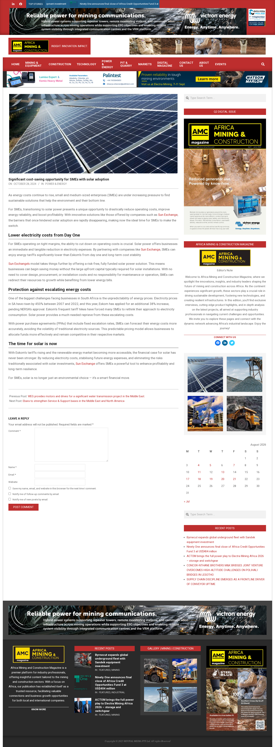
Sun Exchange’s (19, 264)
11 (199, 472)
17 (187, 479)
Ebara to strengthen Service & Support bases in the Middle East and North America (73, 401)
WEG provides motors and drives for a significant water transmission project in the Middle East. (86, 396)
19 (211, 479)
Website (12, 482)
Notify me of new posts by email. (30, 499)
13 (222, 472)
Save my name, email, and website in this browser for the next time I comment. (54, 488)
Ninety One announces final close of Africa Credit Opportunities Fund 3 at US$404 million (100, 3)
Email (12, 474)
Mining (115, 670)
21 (234, 479)
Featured (104, 670)
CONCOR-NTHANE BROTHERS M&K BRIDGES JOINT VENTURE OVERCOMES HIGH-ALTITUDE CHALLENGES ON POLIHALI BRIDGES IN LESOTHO (225, 570)
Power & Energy (56, 183)
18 (199, 479)
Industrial (118, 692)
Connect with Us (225, 337)
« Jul (187, 501)
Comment (14, 431)
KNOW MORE (38, 709)
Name (12, 467)
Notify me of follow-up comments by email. (36, 494)
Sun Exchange (168, 215)
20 (222, 479)
